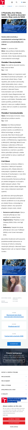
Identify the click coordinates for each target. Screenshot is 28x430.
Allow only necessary (14, 422)
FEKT (3, 6)
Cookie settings (14, 426)
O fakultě (10, 6)
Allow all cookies (14, 419)
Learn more (5, 415)
